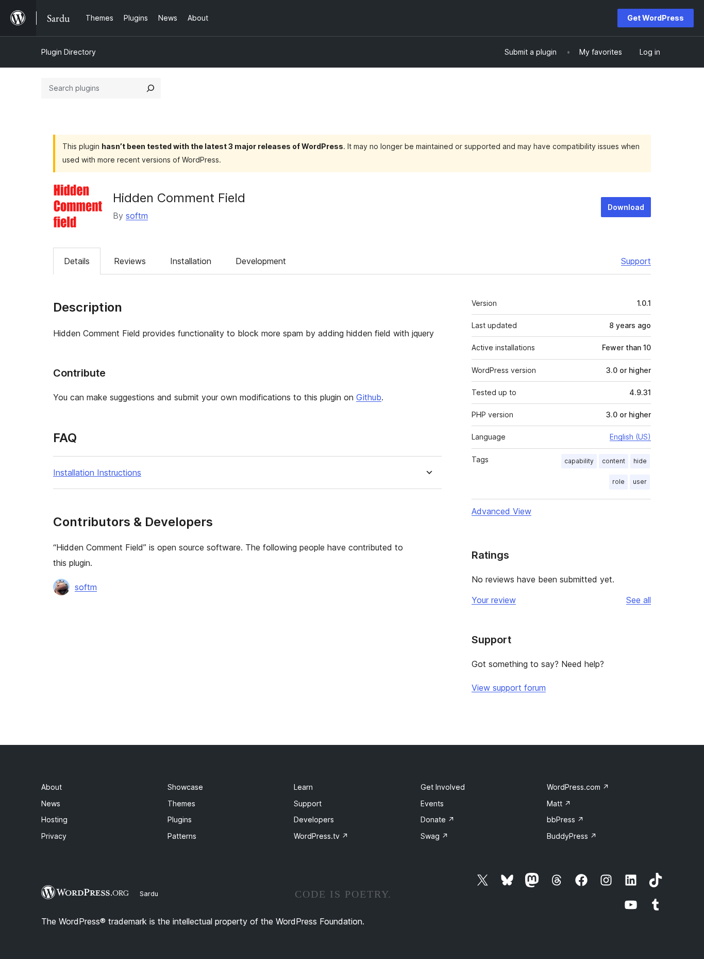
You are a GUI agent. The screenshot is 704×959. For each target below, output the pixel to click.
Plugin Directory (68, 51)
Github (368, 397)
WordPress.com (578, 787)
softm (137, 215)
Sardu (149, 893)
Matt (559, 803)
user (640, 481)
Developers (314, 819)
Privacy (53, 836)
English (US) (630, 436)
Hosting (54, 819)
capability (579, 461)
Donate (438, 819)
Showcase (185, 787)
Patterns (181, 836)
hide (640, 461)
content (613, 461)
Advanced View (501, 511)
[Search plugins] (150, 88)
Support (636, 261)
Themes (181, 803)
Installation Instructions (97, 473)
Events (432, 803)
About (51, 787)
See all (638, 600)
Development (261, 261)
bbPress (565, 819)
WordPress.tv (321, 836)
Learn (303, 787)
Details (77, 261)
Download (626, 207)
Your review (494, 600)
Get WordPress (655, 17)
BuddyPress (572, 836)
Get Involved (443, 787)
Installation (190, 261)
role (618, 481)
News (50, 803)
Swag (434, 836)
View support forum (509, 687)
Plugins (179, 819)
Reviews (130, 261)
